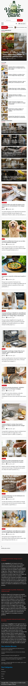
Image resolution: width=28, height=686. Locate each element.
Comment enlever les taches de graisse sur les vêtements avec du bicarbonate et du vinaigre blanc (13, 206)
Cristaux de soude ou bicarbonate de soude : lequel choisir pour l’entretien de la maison (13, 461)
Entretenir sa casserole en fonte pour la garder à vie (14, 276)
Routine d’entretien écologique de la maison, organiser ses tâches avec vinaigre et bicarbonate (16, 103)
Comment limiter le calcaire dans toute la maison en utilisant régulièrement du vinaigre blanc (13, 425)
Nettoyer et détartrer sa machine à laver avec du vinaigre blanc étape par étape (16, 75)
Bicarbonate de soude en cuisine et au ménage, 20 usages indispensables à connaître (16, 110)
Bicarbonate (4, 202)
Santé (2, 676)
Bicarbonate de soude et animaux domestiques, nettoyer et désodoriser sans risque (13, 129)
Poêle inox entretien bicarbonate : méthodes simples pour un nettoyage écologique (13, 388)
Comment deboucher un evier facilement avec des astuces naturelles (13, 496)
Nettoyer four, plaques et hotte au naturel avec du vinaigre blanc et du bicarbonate (13, 177)
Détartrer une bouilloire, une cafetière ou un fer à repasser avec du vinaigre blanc (14, 141)
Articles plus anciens (5, 548)
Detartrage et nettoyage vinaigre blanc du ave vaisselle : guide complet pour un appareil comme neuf (13, 352)
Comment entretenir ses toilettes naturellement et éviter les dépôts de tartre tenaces (17, 96)
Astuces (3, 493)
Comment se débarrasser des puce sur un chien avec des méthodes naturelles (13, 241)
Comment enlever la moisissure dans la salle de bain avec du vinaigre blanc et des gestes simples (16, 68)
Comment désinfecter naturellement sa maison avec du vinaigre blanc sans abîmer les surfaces (13, 531)
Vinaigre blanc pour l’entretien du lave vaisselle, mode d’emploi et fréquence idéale (14, 153)
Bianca (5, 58)
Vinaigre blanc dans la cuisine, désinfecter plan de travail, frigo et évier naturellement (17, 89)
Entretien (3, 310)
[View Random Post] (16, 24)
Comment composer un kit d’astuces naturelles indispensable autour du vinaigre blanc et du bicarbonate (13, 164)
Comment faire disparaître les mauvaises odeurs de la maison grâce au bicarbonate (16, 117)
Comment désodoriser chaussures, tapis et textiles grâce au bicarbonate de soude (17, 82)
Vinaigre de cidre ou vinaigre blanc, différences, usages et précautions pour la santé (14, 54)
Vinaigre (4, 49)
